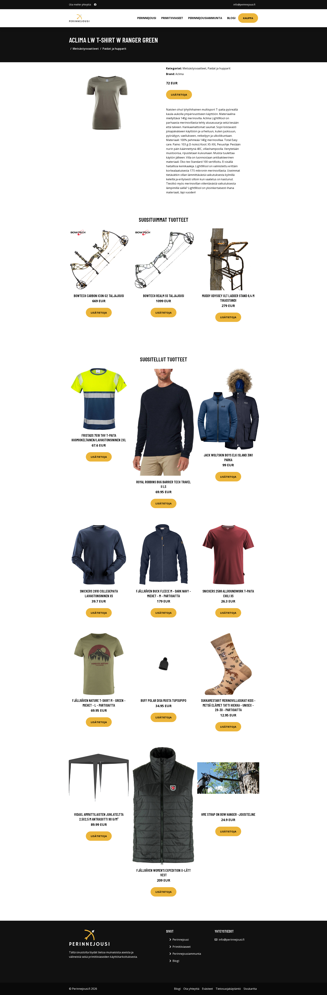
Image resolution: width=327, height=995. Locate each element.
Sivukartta (250, 989)
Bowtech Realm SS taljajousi (163, 296)
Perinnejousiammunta (205, 18)
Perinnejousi (146, 18)
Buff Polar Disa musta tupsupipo (163, 700)
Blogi (231, 18)
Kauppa (248, 18)
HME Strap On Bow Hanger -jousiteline (228, 814)
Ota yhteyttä (191, 989)
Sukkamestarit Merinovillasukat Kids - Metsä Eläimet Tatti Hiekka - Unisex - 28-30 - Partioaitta (228, 705)
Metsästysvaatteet (86, 49)
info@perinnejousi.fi (244, 4)
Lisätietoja (179, 94)
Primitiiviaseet (172, 18)
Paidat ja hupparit (114, 49)
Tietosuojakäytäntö (228, 989)
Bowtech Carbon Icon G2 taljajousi (99, 296)
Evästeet (207, 989)
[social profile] (95, 4)
